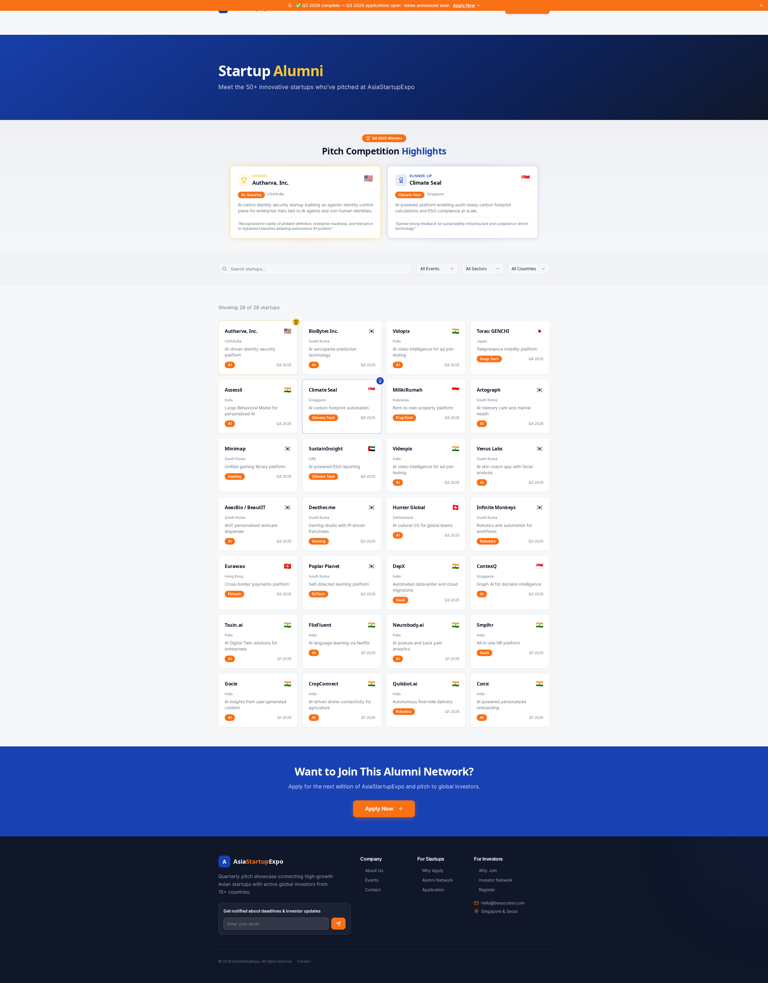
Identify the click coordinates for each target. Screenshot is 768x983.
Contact (304, 961)
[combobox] (437, 269)
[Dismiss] (761, 5)
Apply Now (464, 5)
